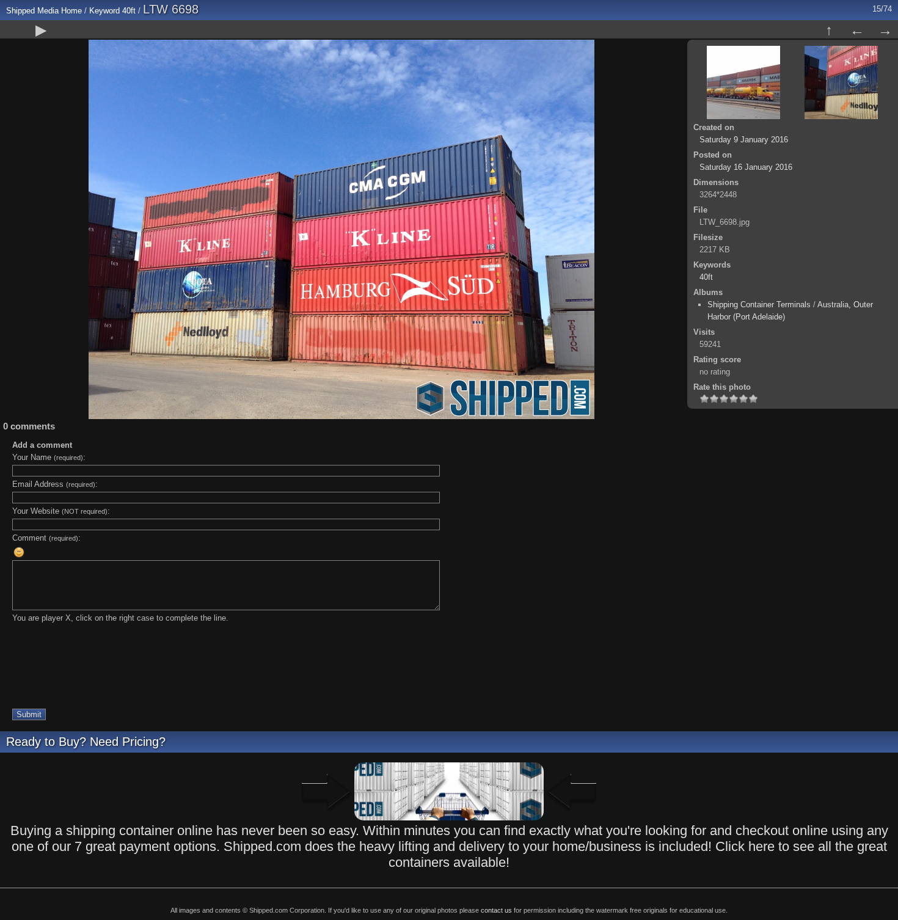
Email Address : (55, 484)
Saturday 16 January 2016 (745, 167)
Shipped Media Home (44, 10)
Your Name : (49, 457)
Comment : (46, 537)
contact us (496, 910)
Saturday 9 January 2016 (743, 139)
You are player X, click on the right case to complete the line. (120, 617)
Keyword (104, 10)
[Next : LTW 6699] (885, 29)
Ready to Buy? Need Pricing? (86, 741)
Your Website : (61, 511)
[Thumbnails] (829, 29)
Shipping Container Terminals (759, 304)
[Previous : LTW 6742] (857, 29)
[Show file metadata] (69, 29)
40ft (129, 10)
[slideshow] (41, 29)
